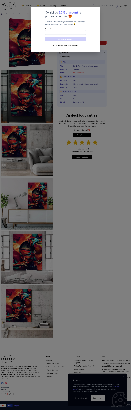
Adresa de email (50, 29)
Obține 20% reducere (65, 39)
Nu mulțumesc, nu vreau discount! (67, 46)
